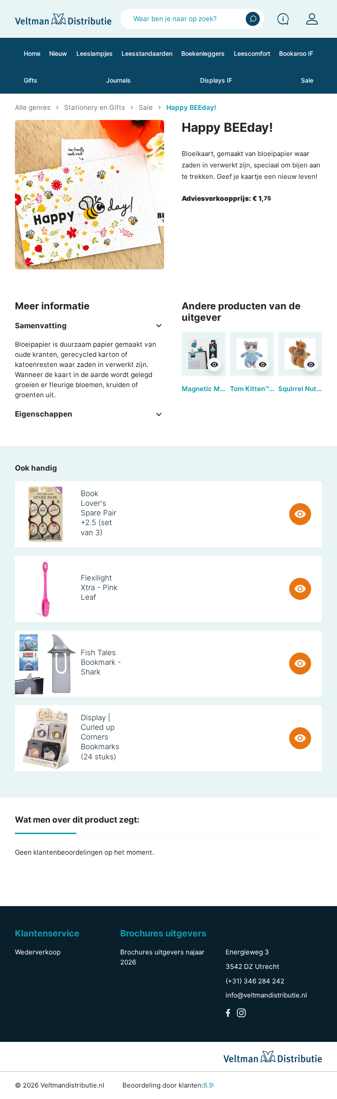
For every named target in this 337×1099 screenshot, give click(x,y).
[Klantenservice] (283, 19)
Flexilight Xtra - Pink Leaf (99, 587)
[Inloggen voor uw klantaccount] (312, 19)
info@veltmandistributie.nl (266, 995)
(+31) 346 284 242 (255, 981)
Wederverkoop (38, 952)
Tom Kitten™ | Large (261, 388)
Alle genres (32, 107)
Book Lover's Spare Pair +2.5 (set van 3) (98, 513)
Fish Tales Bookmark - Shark (101, 662)
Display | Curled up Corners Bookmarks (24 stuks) (100, 737)
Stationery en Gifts (94, 107)
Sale (146, 107)
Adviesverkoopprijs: (226, 198)
